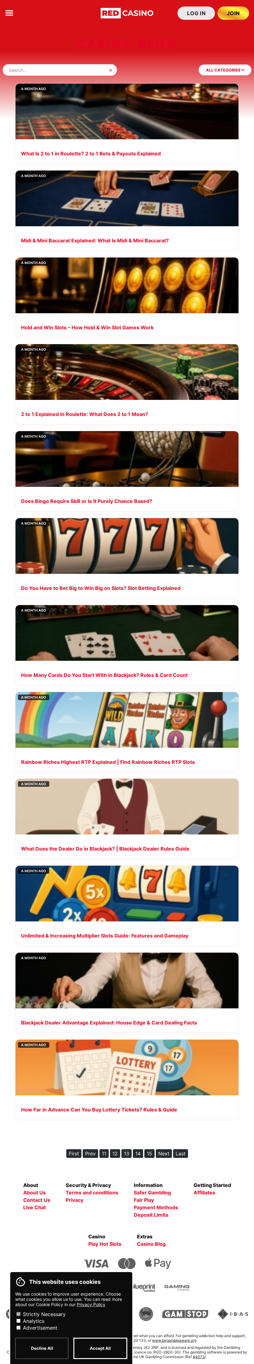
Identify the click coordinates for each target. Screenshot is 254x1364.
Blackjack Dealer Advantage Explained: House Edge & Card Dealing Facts (109, 1023)
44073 (199, 1356)
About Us (34, 1192)
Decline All (42, 1348)
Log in (196, 13)
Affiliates (204, 1192)
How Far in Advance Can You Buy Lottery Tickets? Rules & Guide (99, 1109)
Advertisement (39, 1328)
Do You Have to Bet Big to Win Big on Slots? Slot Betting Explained (101, 588)
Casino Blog (151, 1244)
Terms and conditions (92, 1192)
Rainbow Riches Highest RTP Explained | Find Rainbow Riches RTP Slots (108, 762)
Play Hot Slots (104, 1244)
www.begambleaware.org (174, 1340)
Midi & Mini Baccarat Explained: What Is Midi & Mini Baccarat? (95, 240)
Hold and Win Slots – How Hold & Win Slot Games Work (87, 327)
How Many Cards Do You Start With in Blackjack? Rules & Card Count (104, 675)
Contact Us (36, 1200)
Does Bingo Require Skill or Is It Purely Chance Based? (86, 501)
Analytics (32, 1321)
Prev (90, 1153)
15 (149, 1153)
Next (163, 1153)
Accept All (100, 1348)
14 (138, 1153)
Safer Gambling (152, 1192)
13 (126, 1153)
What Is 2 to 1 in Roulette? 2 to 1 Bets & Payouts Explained (91, 153)
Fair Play (144, 1200)
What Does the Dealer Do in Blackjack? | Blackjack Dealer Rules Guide (105, 849)
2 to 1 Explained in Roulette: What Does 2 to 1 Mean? (84, 414)
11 (104, 1153)
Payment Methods (156, 1207)
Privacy (74, 1200)
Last (181, 1153)
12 (115, 1153)
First (74, 1153)
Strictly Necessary (43, 1314)
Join (233, 13)
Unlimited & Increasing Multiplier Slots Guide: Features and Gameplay (104, 936)
